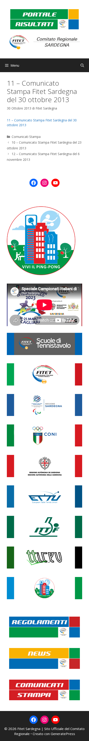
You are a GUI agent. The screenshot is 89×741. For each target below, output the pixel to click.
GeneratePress (63, 733)
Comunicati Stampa (26, 136)
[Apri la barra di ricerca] (82, 65)
